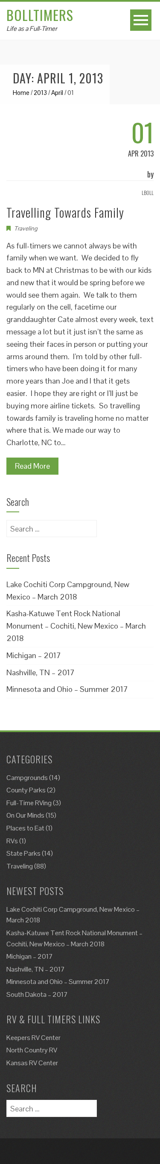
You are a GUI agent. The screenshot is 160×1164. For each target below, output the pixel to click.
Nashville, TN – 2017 (40, 672)
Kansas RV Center (32, 1062)
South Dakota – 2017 (37, 994)
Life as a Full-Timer (31, 28)
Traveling (26, 228)
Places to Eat (25, 828)
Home (21, 93)
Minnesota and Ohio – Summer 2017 (67, 689)
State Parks (23, 853)
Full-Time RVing (29, 802)
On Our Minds (25, 815)
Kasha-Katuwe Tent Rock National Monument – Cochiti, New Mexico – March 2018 (76, 626)
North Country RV (31, 1050)
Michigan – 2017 (33, 655)
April (57, 93)
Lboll (148, 192)
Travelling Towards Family (65, 212)
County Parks (26, 790)
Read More (32, 466)
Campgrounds (27, 777)
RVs (12, 840)
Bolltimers (39, 15)
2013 (40, 93)
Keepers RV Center (33, 1037)
